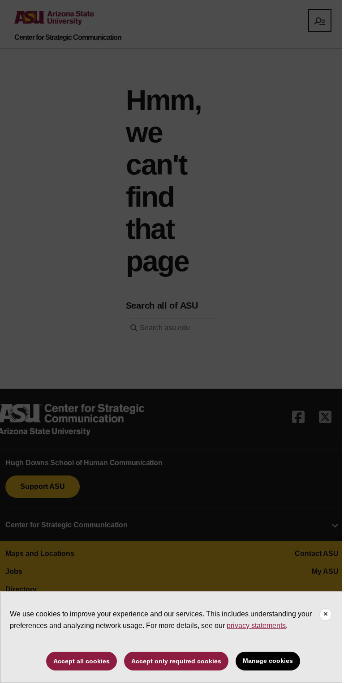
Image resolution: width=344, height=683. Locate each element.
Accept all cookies (81, 661)
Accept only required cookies (176, 661)
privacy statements (256, 625)
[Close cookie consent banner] (325, 614)
